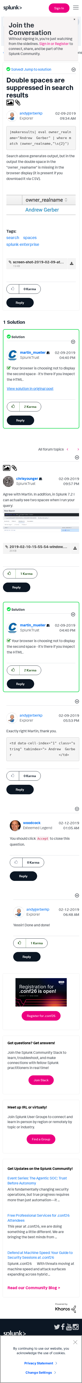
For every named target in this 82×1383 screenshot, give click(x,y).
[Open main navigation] (76, 7)
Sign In (59, 8)
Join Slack (41, 1080)
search (12, 237)
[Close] (75, 1342)
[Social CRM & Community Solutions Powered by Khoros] (65, 1307)
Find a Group (41, 1139)
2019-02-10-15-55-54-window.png (40, 546)
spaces (30, 237)
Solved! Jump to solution (31, 69)
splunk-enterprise (22, 244)
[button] (73, 70)
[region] (41, 1359)
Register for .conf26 (41, 1016)
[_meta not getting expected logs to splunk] (69, 449)
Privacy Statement (38, 1363)
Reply (20, 302)
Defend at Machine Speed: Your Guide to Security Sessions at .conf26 (40, 1255)
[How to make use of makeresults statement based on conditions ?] (77, 449)
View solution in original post (30, 388)
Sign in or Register (54, 43)
